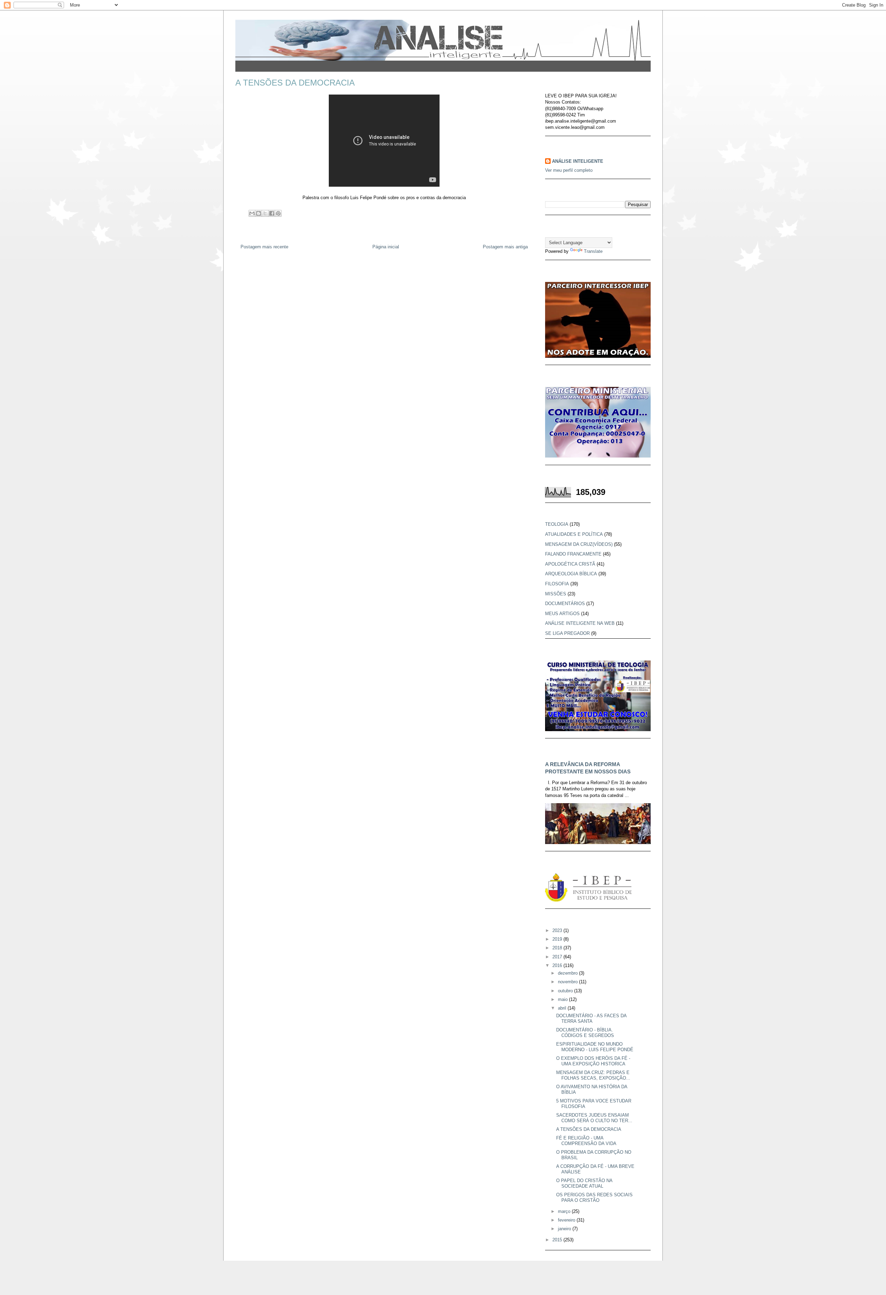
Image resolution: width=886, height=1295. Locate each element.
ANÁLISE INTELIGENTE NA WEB (580, 623)
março (565, 1211)
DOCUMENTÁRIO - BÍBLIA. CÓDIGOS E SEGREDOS (585, 1032)
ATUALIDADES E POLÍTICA (574, 534)
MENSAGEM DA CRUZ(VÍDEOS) (579, 544)
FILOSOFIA (557, 583)
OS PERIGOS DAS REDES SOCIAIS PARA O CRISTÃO (594, 1197)
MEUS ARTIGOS (562, 613)
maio (563, 999)
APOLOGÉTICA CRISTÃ (570, 564)
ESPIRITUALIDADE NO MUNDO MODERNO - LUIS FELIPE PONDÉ (594, 1046)
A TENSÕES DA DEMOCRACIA (588, 1129)
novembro (568, 981)
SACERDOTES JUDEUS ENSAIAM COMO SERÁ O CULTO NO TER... (594, 1117)
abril (563, 1008)
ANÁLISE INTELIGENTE (577, 161)
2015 (557, 1239)
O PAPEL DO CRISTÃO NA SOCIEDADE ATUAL (584, 1183)
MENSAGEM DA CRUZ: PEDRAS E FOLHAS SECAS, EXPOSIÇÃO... (593, 1075)
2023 (557, 930)
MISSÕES (555, 593)
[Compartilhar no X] (265, 213)
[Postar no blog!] (258, 213)
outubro (566, 990)
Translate (593, 251)
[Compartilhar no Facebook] (271, 213)
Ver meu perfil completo (569, 170)
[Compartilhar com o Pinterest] (278, 213)
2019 (557, 939)
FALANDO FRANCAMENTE (573, 554)
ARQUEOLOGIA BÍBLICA (571, 573)
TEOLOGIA (556, 524)
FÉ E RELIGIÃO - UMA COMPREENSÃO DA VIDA (586, 1140)
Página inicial (385, 246)
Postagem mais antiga (505, 246)
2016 (557, 965)
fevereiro (567, 1220)
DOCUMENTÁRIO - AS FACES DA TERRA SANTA (591, 1018)
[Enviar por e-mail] (251, 213)
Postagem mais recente (264, 246)
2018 (557, 947)
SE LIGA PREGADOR (567, 633)
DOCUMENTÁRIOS (565, 603)
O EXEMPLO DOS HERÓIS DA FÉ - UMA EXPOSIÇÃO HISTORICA (593, 1061)
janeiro (565, 1228)
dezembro (568, 973)
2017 (557, 956)
